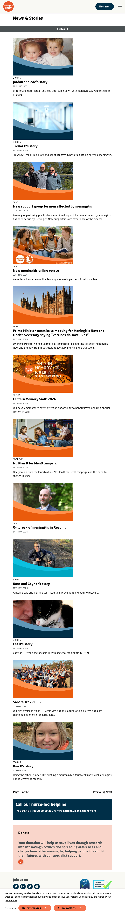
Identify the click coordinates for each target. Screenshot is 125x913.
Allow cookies (67, 907)
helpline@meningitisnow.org (79, 810)
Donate (104, 6)
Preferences (10, 908)
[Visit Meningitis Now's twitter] (30, 886)
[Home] (8, 6)
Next (109, 791)
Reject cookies (31, 907)
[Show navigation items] (120, 6)
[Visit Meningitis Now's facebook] (16, 886)
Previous (98, 791)
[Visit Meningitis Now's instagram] (23, 886)
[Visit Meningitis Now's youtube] (37, 886)
